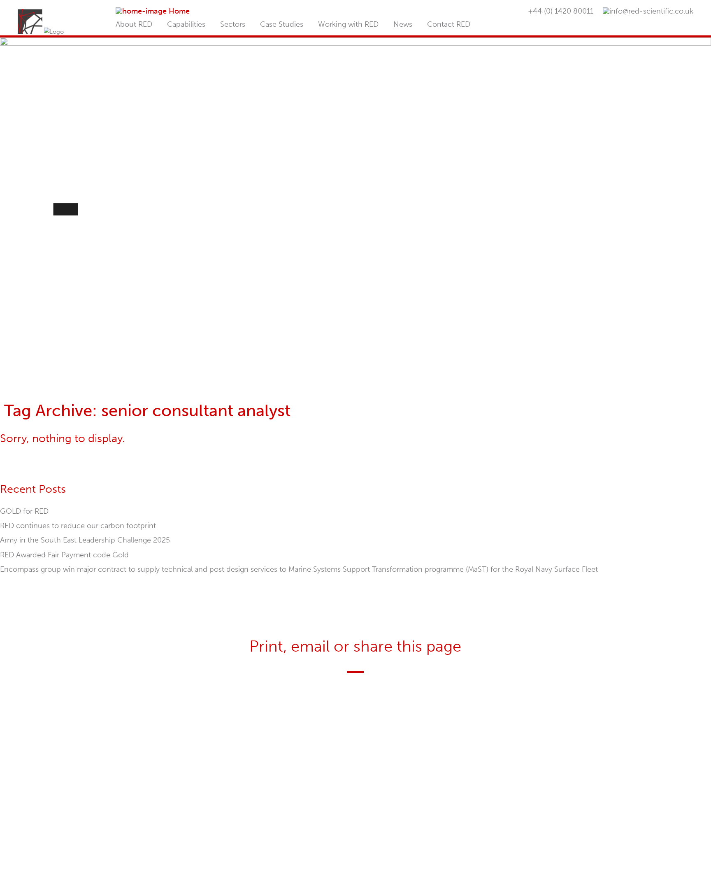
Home (179, 11)
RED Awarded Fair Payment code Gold (64, 554)
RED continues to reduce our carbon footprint (78, 525)
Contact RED (448, 24)
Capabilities (186, 24)
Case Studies (281, 24)
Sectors (232, 24)
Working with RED (348, 24)
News (402, 24)
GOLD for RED (24, 511)
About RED (134, 24)
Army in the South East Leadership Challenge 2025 (85, 540)
